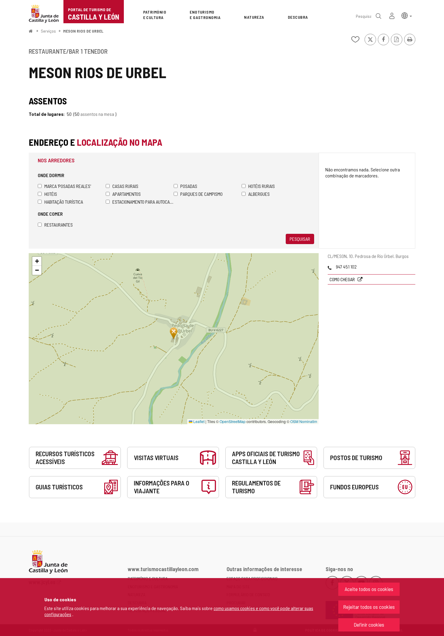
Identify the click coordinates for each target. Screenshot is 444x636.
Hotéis (50, 194)
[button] (406, 15)
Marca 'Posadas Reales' (67, 186)
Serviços (48, 30)
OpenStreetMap (233, 421)
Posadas (188, 186)
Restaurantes (58, 224)
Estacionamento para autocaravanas (143, 202)
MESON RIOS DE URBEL (83, 30)
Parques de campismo (201, 194)
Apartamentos (126, 194)
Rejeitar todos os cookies (369, 606)
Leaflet (198, 421)
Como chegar (343, 279)
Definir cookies (369, 624)
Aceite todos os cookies (369, 589)
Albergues (259, 194)
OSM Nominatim (303, 421)
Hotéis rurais (261, 186)
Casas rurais (125, 186)
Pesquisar (300, 239)
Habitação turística (63, 202)
